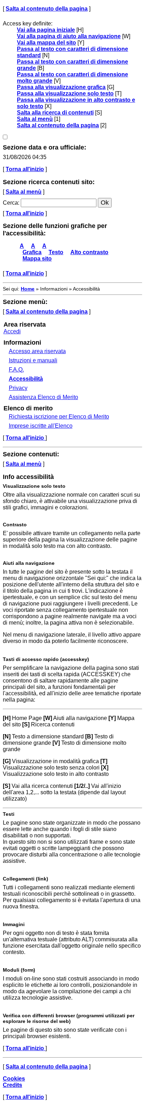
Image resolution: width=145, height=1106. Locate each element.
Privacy (18, 388)
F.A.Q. (16, 370)
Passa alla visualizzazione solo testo (65, 93)
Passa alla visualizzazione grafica (61, 87)
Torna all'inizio (25, 169)
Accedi (12, 331)
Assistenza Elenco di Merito (43, 397)
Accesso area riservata (37, 351)
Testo (56, 252)
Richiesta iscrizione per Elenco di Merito (59, 417)
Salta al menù (35, 119)
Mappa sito (37, 259)
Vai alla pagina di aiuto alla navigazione (69, 36)
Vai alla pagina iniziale (46, 30)
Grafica (32, 252)
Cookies (14, 1079)
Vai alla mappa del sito (46, 43)
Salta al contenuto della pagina (47, 9)
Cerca (10, 203)
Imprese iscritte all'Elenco (40, 426)
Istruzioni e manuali (33, 360)
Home (27, 289)
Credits (12, 1085)
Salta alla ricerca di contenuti (55, 113)
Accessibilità (26, 379)
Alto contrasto (89, 252)
